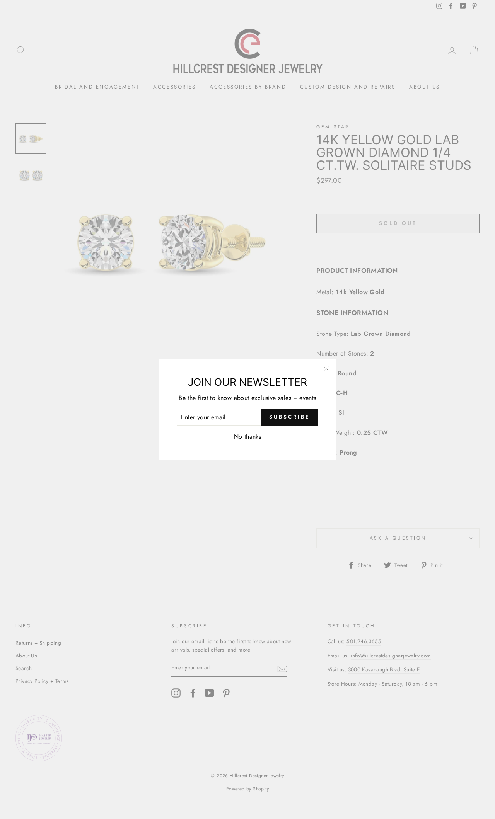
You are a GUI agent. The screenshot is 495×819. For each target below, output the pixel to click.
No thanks (247, 436)
